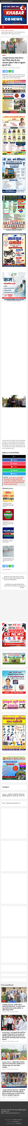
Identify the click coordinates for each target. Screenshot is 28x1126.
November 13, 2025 (6, 67)
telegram (15, 473)
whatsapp (15, 470)
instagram (15, 463)
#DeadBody (8, 569)
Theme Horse (16, 1121)
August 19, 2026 (6, 1069)
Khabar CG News (16, 67)
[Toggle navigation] (3, 27)
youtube (15, 466)
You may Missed (7, 985)
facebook (15, 460)
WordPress (19, 1123)
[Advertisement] (14, 320)
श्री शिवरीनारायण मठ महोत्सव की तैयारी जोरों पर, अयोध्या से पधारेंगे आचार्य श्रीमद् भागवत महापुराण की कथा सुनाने (14, 586)
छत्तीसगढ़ (4, 55)
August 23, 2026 (6, 1011)
